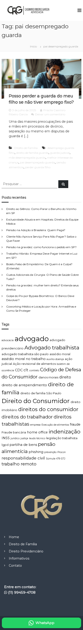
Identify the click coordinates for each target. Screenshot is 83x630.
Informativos (19, 558)
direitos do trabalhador (27, 417)
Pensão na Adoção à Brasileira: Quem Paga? (35, 230)
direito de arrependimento (24, 385)
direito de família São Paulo (40, 393)
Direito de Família (23, 544)
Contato (15, 565)
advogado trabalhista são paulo (25, 354)
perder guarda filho (37, 167)
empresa (35, 424)
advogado (32, 339)
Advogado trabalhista (51, 347)
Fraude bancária (14, 432)
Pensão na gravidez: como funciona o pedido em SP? (41, 247)
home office (37, 432)
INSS (6, 438)
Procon (61, 452)
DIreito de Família (26, 148)
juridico (15, 438)
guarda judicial (60, 152)
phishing (36, 452)
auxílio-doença (55, 359)
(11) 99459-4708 (22, 592)
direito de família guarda (32, 152)
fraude (75, 424)
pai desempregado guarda (37, 162)
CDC (19, 370)
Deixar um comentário (50, 114)
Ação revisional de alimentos (34, 364)
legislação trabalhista (61, 438)
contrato (34, 370)
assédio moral (60, 354)
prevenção (50, 452)
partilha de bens (23, 445)
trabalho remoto (19, 464)
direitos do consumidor (48, 409)
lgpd (5, 445)
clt (26, 370)
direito (65, 377)
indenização (64, 431)
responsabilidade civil (23, 458)
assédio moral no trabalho (24, 359)
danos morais (48, 377)
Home (14, 537)
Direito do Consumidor (36, 401)
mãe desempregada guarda (27, 157)
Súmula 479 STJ (55, 458)
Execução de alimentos (55, 424)
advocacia (8, 340)
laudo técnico (37, 438)
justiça (24, 438)
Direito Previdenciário (26, 551)
